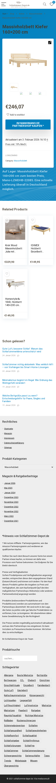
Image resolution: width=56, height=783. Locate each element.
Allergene (8, 675)
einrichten (45, 680)
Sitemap (8, 447)
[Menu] (3, 4)
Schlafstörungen (12, 745)
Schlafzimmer (11, 750)
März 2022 (9, 516)
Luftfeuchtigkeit (12, 705)
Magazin (8, 433)
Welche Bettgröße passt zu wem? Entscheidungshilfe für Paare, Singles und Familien (23, 398)
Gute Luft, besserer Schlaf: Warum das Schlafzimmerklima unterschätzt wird (22, 350)
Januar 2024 (9, 492)
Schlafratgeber (11, 740)
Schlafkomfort (11, 735)
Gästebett (22, 690)
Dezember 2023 (11, 497)
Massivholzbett (35, 14)
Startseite (8, 429)
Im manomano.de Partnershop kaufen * (28, 124)
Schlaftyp (30, 745)
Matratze (46, 705)
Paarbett (23, 710)
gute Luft (9, 690)
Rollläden (8, 720)
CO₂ (22, 680)
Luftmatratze (31, 705)
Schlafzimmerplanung (33, 750)
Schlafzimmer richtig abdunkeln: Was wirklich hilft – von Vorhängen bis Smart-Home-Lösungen (27, 366)
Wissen (33, 760)
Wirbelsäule (20, 760)
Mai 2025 (8, 488)
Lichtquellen (10, 700)
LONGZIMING (11, 155)
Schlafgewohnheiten (36, 730)
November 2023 (11, 502)
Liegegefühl (26, 700)
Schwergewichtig (12, 755)
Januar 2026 (9, 483)
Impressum (9, 438)
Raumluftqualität (12, 715)
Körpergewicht (37, 695)
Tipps (47, 755)
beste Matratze (25, 675)
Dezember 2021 (11, 521)
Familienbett (43, 685)
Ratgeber (36, 710)
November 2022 (11, 511)
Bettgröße (42, 675)
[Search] (44, 4)
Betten (21, 14)
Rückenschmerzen (26, 720)
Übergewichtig (11, 765)
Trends (7, 760)
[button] (49, 42)
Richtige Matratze (34, 715)
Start (4, 14)
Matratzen (9, 710)
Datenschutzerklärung (14, 443)
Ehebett (32, 680)
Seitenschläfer (32, 755)
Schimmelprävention (14, 725)
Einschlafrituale (12, 685)
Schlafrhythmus (31, 740)
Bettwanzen (10, 680)
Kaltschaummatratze (15, 695)
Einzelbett (28, 685)
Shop (12, 14)
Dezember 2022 (11, 507)
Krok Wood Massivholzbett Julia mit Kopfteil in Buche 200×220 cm (13, 253)
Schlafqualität (30, 735)
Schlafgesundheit (13, 730)
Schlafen (33, 725)
